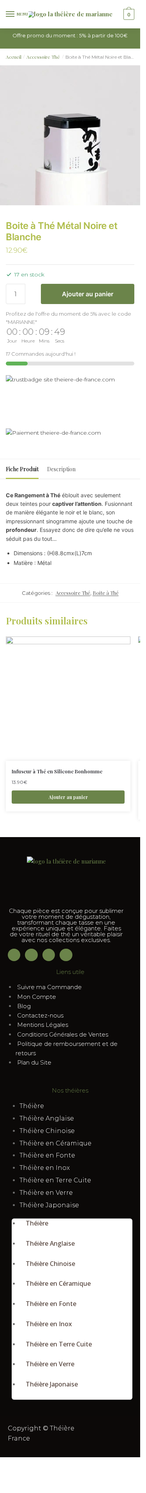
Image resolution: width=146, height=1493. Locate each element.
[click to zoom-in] (70, 135)
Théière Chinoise (47, 1131)
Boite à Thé (106, 592)
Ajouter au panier (87, 294)
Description (61, 469)
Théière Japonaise (49, 1205)
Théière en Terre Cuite (55, 1180)
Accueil (13, 57)
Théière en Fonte (47, 1155)
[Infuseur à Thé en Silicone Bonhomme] (68, 698)
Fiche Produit (22, 469)
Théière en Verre (46, 1192)
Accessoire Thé (43, 57)
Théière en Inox (44, 1167)
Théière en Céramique (55, 1143)
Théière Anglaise (46, 1118)
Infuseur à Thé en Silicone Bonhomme (57, 771)
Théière (31, 1106)
